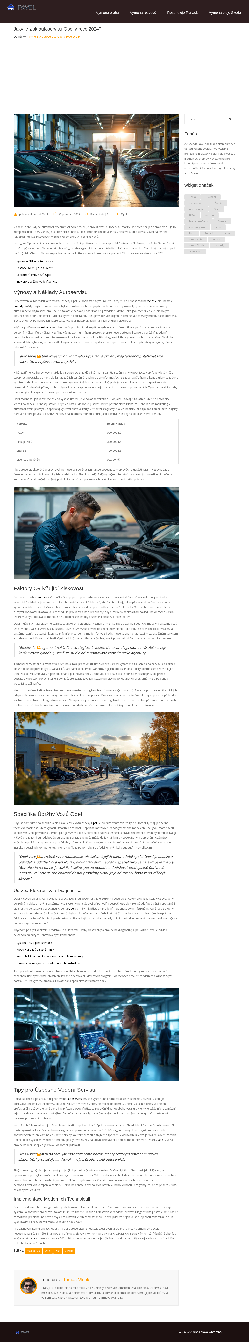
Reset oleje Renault (182, 13)
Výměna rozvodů (143, 13)
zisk (57, 1251)
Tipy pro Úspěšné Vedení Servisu (37, 281)
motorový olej (197, 227)
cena (227, 233)
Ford (192, 233)
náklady (219, 245)
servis (216, 239)
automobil (195, 251)
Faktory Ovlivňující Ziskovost (35, 268)
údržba (69, 1251)
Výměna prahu (107, 13)
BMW (192, 215)
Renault (209, 233)
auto (218, 227)
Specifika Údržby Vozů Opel (34, 275)
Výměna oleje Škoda (225, 13)
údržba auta (196, 209)
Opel (124, 214)
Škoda (219, 203)
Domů (18, 36)
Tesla (192, 197)
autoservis (33, 1251)
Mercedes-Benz (198, 221)
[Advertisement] (124, 75)
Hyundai (211, 197)
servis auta (196, 239)
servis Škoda (196, 245)
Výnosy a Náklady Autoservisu (35, 261)
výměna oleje (197, 203)
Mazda (222, 221)
